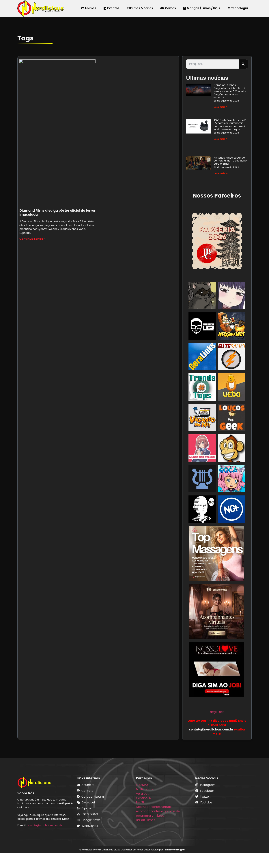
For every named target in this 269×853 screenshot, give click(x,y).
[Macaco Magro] (231, 448)
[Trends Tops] (202, 387)
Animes (90, 8)
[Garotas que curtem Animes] (231, 479)
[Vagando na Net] (202, 418)
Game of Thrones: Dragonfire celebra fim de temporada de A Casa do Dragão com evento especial (230, 91)
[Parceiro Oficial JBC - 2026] (217, 240)
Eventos (112, 8)
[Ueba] (231, 387)
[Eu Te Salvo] (231, 357)
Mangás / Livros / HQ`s (203, 8)
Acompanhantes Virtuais (154, 807)
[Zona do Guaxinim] (202, 296)
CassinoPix (143, 798)
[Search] (243, 64)
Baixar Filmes (145, 820)
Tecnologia (239, 8)
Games (170, 8)
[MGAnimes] (231, 296)
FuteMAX (142, 785)
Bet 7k (140, 802)
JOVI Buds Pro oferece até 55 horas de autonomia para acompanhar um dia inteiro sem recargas (230, 124)
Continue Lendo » (32, 239)
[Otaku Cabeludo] (202, 509)
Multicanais (144, 789)
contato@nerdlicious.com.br (45, 825)
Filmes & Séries (141, 8)
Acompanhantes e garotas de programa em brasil (158, 813)
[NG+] (231, 509)
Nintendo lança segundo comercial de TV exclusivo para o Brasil (230, 161)
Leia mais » (221, 106)
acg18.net (217, 712)
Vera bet (142, 794)
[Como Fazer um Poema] (202, 479)
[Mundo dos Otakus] (202, 448)
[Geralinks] (202, 357)
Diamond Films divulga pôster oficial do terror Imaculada (57, 212)
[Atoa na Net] (231, 326)
